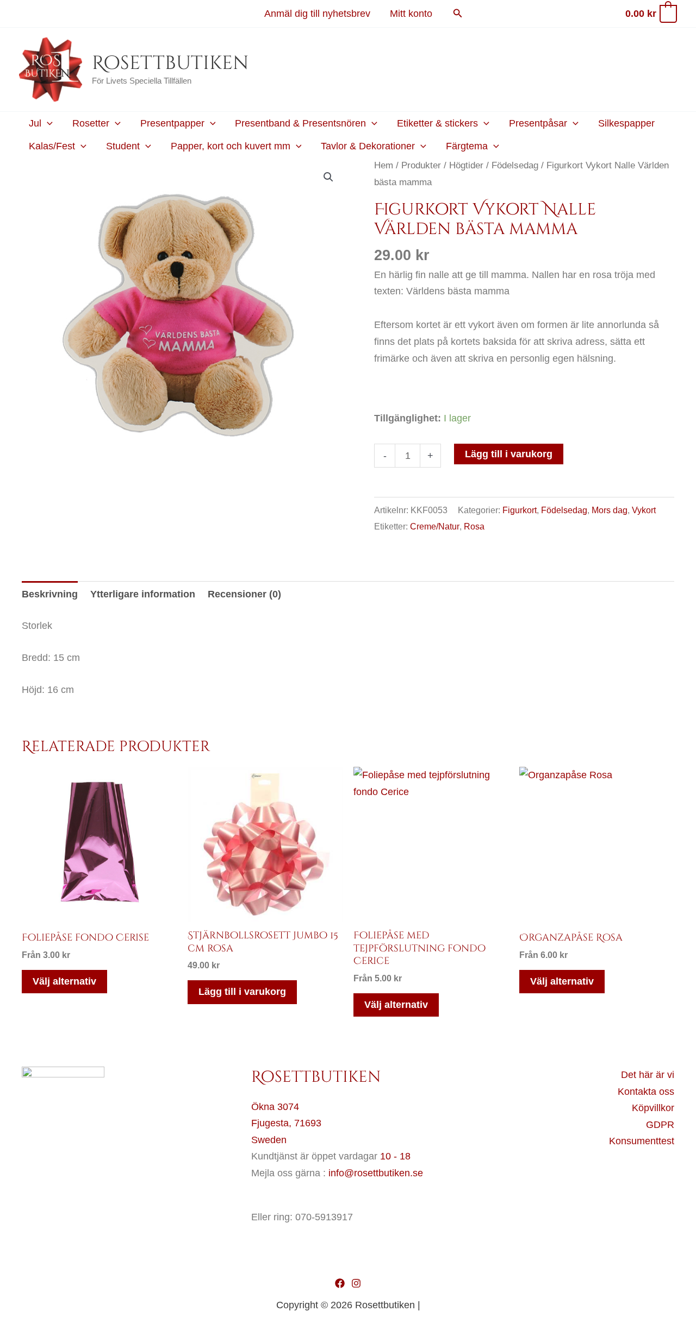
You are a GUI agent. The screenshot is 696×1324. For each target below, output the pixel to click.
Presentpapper (172, 123)
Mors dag (609, 510)
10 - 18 (395, 1156)
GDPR (660, 1124)
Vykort (644, 510)
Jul (35, 123)
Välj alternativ (64, 981)
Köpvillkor (653, 1107)
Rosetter (90, 123)
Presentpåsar (538, 123)
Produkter (421, 165)
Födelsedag (515, 165)
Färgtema (467, 146)
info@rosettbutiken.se (375, 1173)
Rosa (474, 526)
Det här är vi (647, 1074)
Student (123, 146)
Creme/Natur (434, 526)
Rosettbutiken (170, 63)
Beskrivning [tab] (50, 594)
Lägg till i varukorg (508, 454)
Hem (383, 165)
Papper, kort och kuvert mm (230, 146)
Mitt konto (411, 13)
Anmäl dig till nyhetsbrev (317, 13)
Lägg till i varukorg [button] (242, 991)
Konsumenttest (641, 1141)
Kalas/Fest (52, 146)
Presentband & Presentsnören (300, 123)
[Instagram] (356, 1283)
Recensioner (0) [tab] (244, 594)
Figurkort (519, 510)
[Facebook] (340, 1283)
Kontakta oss (646, 1091)
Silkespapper (626, 123)
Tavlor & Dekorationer (368, 146)
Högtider (466, 165)
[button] (458, 14)
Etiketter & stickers (437, 123)
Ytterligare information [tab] (142, 594)
